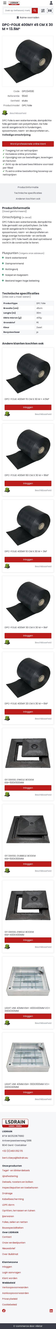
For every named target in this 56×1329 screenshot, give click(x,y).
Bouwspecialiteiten (12, 1227)
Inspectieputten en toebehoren (20, 1187)
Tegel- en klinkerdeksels (16, 1170)
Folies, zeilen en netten (15, 1222)
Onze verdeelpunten (13, 1242)
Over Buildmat (10, 1254)
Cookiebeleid (9, 1304)
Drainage (7, 1193)
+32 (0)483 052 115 (12, 1151)
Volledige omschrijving (16, 134)
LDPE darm (8, 1204)
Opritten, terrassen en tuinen (18, 1210)
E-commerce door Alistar (28, 1326)
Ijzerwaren (8, 1216)
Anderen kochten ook (28, 198)
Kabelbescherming (13, 1199)
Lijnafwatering (10, 1176)
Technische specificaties (28, 193)
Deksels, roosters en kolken (17, 1182)
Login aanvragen (11, 1272)
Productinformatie (28, 187)
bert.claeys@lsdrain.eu (15, 1157)
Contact (7, 1237)
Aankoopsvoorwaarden (15, 1293)
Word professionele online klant (28, 143)
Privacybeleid (9, 1298)
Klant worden (9, 1278)
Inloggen (28, 407)
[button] (4, 3)
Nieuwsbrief (8, 1248)
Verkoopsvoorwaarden (15, 1287)
